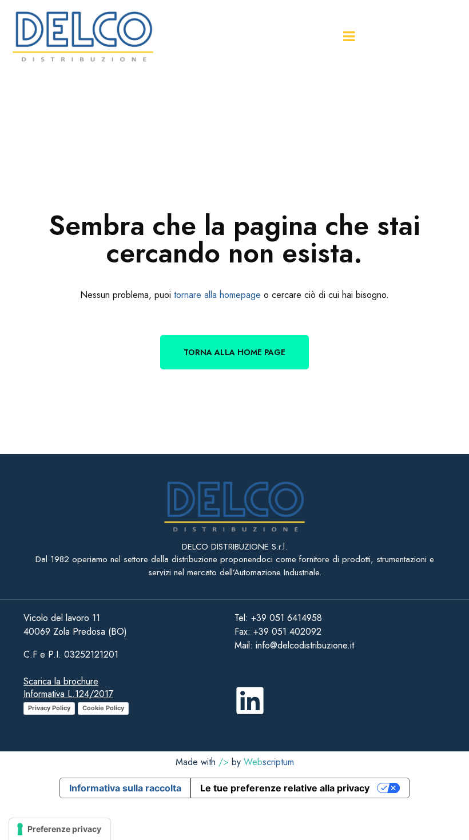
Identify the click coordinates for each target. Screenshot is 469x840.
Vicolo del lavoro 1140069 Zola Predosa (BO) (75, 624)
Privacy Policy (49, 708)
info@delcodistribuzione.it (303, 645)
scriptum (269, 762)
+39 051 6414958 (286, 617)
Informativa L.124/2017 (68, 693)
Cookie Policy (103, 708)
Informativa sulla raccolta (125, 788)
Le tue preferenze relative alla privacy (284, 788)
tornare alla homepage (217, 294)
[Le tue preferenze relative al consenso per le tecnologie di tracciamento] (59, 829)
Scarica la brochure (60, 681)
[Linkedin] (249, 700)
